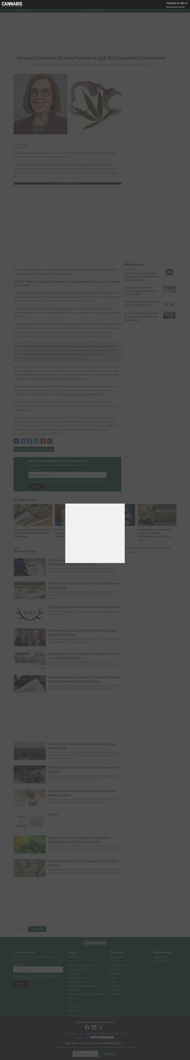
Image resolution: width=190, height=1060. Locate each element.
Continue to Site (176, 3)
